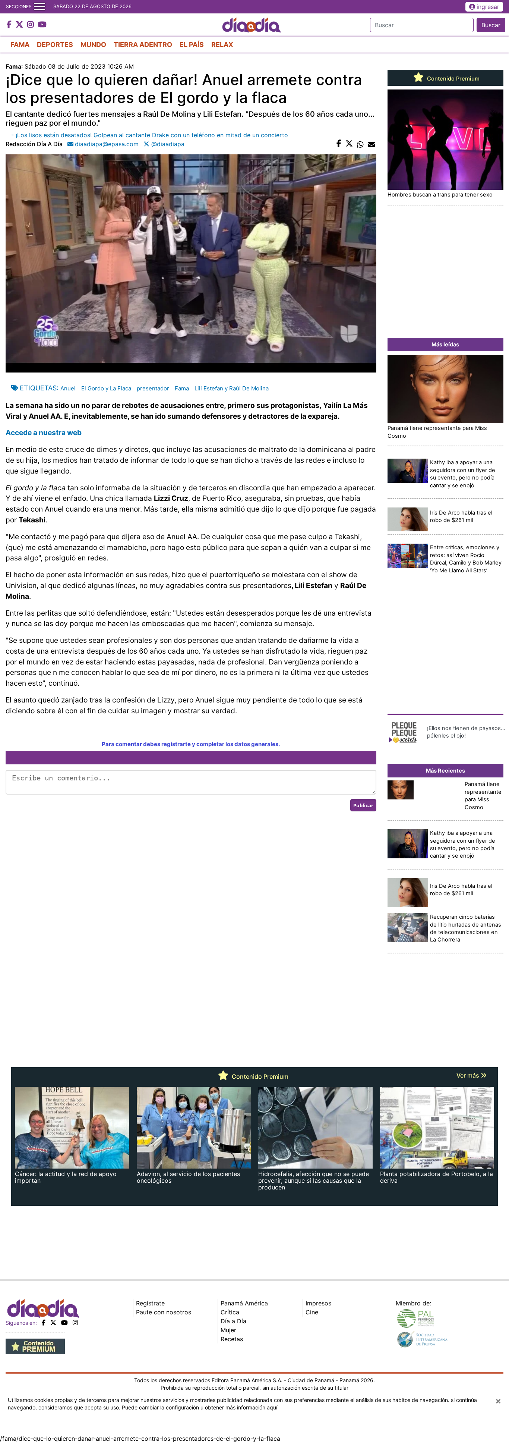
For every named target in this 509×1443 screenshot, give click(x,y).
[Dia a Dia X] (20, 25)
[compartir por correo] (371, 144)
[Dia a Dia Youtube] (42, 25)
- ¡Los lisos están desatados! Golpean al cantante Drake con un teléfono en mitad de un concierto (149, 135)
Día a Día (233, 1321)
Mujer (228, 1330)
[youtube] (64, 1322)
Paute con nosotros (163, 1312)
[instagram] (75, 1322)
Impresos (318, 1303)
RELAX (222, 44)
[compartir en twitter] (349, 144)
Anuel (68, 388)
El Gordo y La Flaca (106, 388)
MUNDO (93, 44)
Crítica (230, 1312)
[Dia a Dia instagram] (31, 25)
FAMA (19, 44)
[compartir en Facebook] (339, 144)
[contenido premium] (35, 1346)
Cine (312, 1312)
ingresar (488, 6)
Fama (182, 388)
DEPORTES (55, 44)
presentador (153, 388)
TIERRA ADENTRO (143, 44)
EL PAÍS (192, 44)
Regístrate (150, 1303)
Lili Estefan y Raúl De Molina (232, 388)
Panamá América (244, 1303)
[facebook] (43, 1322)
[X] (53, 1322)
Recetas (232, 1339)
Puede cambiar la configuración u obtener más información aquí (199, 1407)
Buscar (490, 25)
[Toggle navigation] (39, 6)
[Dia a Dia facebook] (10, 25)
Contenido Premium (453, 78)
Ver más (468, 1075)
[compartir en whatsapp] (360, 144)
